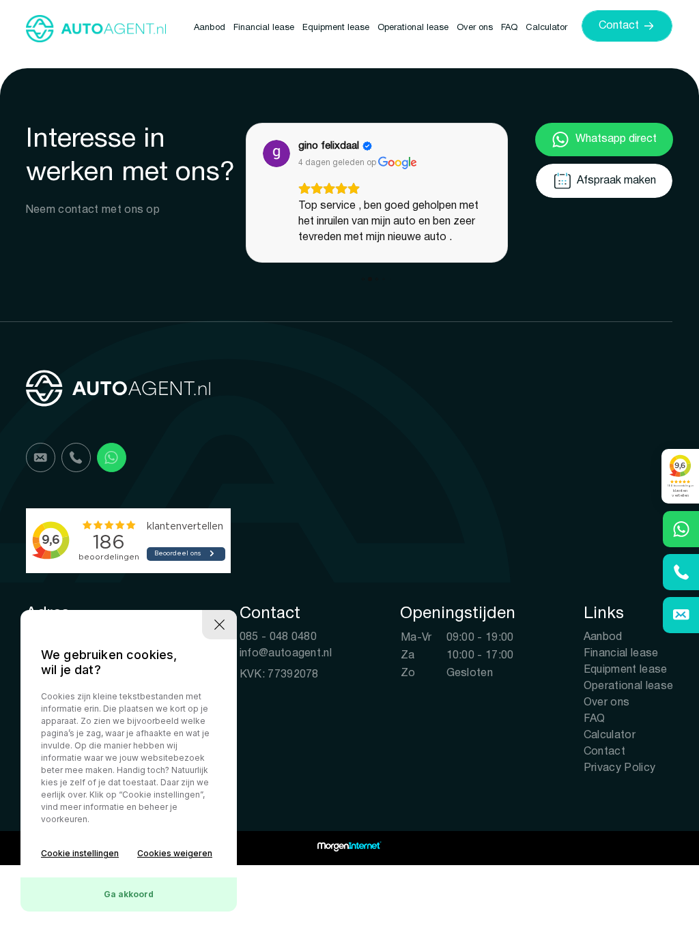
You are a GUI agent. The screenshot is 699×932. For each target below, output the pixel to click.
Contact (604, 752)
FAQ (509, 28)
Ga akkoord (129, 894)
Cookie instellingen (80, 853)
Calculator (546, 28)
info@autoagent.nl (286, 653)
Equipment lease (335, 28)
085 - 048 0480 (278, 637)
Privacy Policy (619, 768)
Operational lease (412, 28)
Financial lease (263, 28)
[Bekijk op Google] (276, 153)
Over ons (475, 28)
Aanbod (209, 28)
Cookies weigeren (174, 853)
